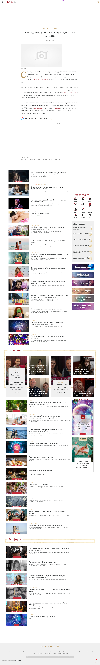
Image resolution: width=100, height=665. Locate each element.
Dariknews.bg (34, 651)
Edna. (11, 2)
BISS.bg (91, 651)
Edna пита (15, 350)
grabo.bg (33, 211)
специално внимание (41, 79)
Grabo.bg (71, 651)
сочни (51, 159)
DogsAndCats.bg (56, 651)
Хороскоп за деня (80, 195)
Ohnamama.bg (15, 651)
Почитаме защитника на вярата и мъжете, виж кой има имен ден (82, 257)
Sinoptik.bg (48, 651)
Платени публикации (56, 653)
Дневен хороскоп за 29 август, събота (81, 245)
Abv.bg (8, 651)
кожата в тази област (69, 92)
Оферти (16, 539)
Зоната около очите (34, 90)
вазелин (33, 159)
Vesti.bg (22, 651)
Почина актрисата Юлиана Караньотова (80, 228)
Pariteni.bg (77, 651)
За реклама (47, 653)
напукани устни (24, 159)
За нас (33, 653)
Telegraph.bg (64, 651)
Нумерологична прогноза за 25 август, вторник (81, 251)
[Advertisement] (40, 137)
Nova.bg (27, 651)
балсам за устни (39, 108)
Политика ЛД (40, 653)
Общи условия (18, 660)
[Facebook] (53, 646)
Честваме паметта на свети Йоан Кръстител (82, 234)
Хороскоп (50, 2)
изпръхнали (57, 159)
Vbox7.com (41, 651)
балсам (45, 159)
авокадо (57, 108)
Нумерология (60, 2)
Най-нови (40, 2)
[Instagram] (57, 646)
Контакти (65, 653)
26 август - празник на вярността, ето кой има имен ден (82, 240)
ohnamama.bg (41, 184)
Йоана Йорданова (84, 399)
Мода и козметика (50, 28)
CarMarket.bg (85, 651)
